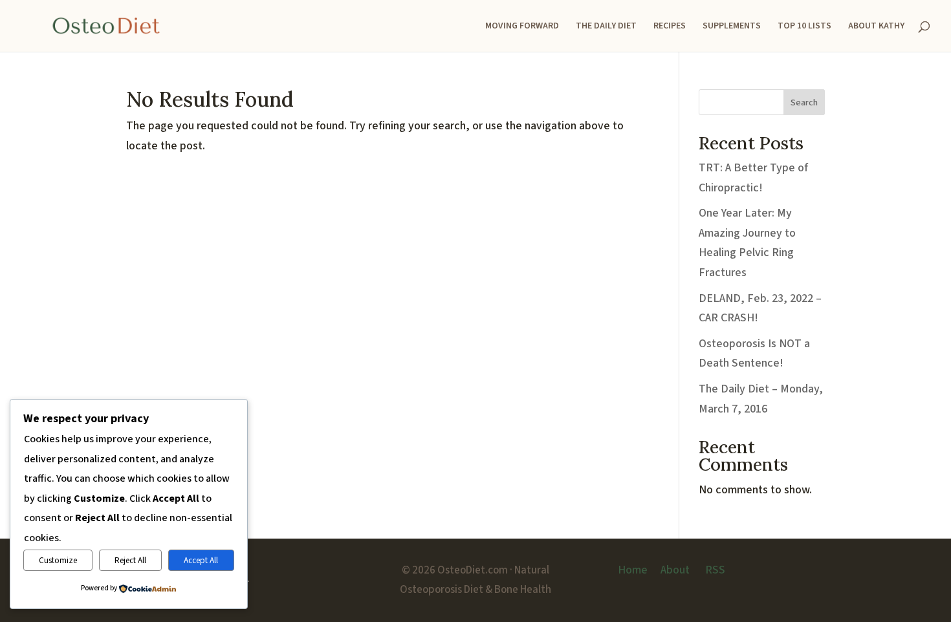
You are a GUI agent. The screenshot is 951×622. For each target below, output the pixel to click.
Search (804, 102)
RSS (715, 570)
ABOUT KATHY (876, 26)
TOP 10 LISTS (804, 26)
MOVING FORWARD (522, 26)
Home (633, 570)
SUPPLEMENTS (732, 26)
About (675, 570)
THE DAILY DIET (606, 26)
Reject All (130, 560)
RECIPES (669, 26)
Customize (58, 560)
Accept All (201, 560)
